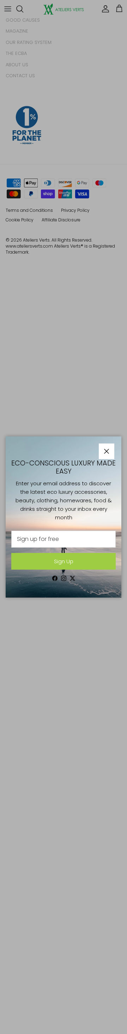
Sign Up (63, 561)
